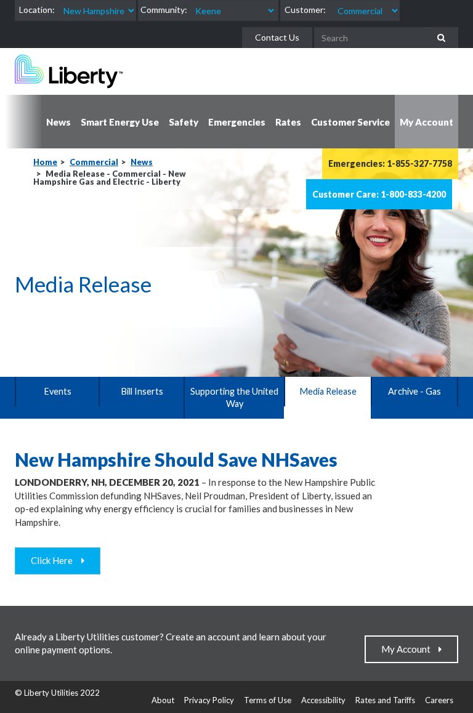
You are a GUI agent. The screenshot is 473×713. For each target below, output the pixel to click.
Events (57, 391)
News (142, 162)
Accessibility (323, 700)
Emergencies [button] (236, 121)
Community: (163, 9)
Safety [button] (183, 121)
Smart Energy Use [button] (120, 121)
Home (45, 162)
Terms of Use (267, 700)
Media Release (328, 391)
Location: (37, 9)
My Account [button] (426, 121)
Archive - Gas (414, 391)
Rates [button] (288, 121)
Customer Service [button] (350, 121)
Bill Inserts (142, 391)
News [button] (58, 121)
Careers (439, 700)
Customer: (305, 9)
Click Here (54, 560)
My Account (408, 649)
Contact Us (277, 37)
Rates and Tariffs (385, 700)
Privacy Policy (209, 700)
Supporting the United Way (234, 397)
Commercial (94, 162)
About (163, 700)
